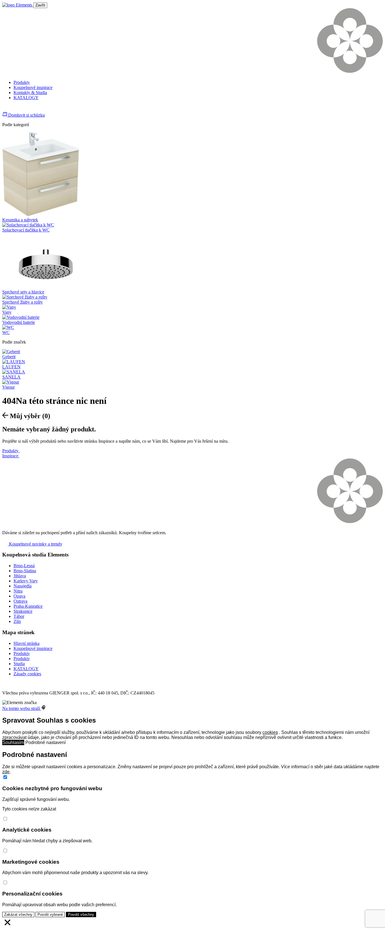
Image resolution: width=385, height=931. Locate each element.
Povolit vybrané (50, 914)
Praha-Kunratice (28, 606)
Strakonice (23, 611)
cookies (270, 732)
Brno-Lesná (24, 565)
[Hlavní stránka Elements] (17, 5)
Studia (19, 663)
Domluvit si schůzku (26, 115)
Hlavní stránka (26, 643)
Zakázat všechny (18, 914)
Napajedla (23, 585)
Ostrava (20, 601)
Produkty (22, 82)
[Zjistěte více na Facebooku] (5, 108)
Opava (19, 596)
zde (6, 771)
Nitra (18, 591)
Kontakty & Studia (30, 92)
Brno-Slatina (25, 570)
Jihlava (20, 575)
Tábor (19, 616)
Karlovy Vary (26, 580)
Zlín (17, 621)
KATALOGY (26, 97)
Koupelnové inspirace (33, 87)
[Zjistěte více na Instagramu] (12, 108)
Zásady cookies (27, 673)
